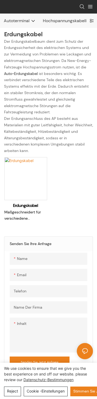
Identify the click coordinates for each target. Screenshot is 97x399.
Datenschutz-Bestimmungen (48, 379)
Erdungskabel (25, 205)
